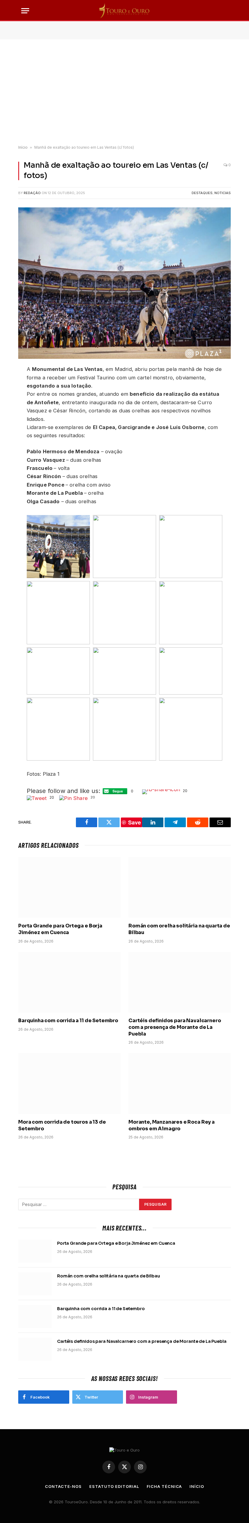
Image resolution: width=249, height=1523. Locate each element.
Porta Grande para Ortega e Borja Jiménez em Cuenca (60, 929)
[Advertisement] (124, 92)
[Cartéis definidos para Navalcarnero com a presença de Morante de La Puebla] (179, 982)
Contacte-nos (63, 1486)
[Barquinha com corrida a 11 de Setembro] (69, 982)
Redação (32, 193)
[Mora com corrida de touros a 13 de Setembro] (69, 1083)
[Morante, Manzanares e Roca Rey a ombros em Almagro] (179, 1083)
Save (134, 822)
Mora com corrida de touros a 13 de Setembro (62, 1125)
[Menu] (25, 11)
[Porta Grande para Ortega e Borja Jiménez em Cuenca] (69, 887)
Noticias (222, 193)
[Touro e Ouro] (124, 10)
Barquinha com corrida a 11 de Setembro (68, 1020)
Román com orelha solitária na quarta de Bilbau (179, 929)
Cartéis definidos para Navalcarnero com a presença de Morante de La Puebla (174, 1027)
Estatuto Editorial (114, 1486)
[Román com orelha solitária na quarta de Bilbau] (179, 887)
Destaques (202, 193)
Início (23, 147)
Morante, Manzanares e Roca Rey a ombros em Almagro (171, 1125)
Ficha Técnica (164, 1486)
